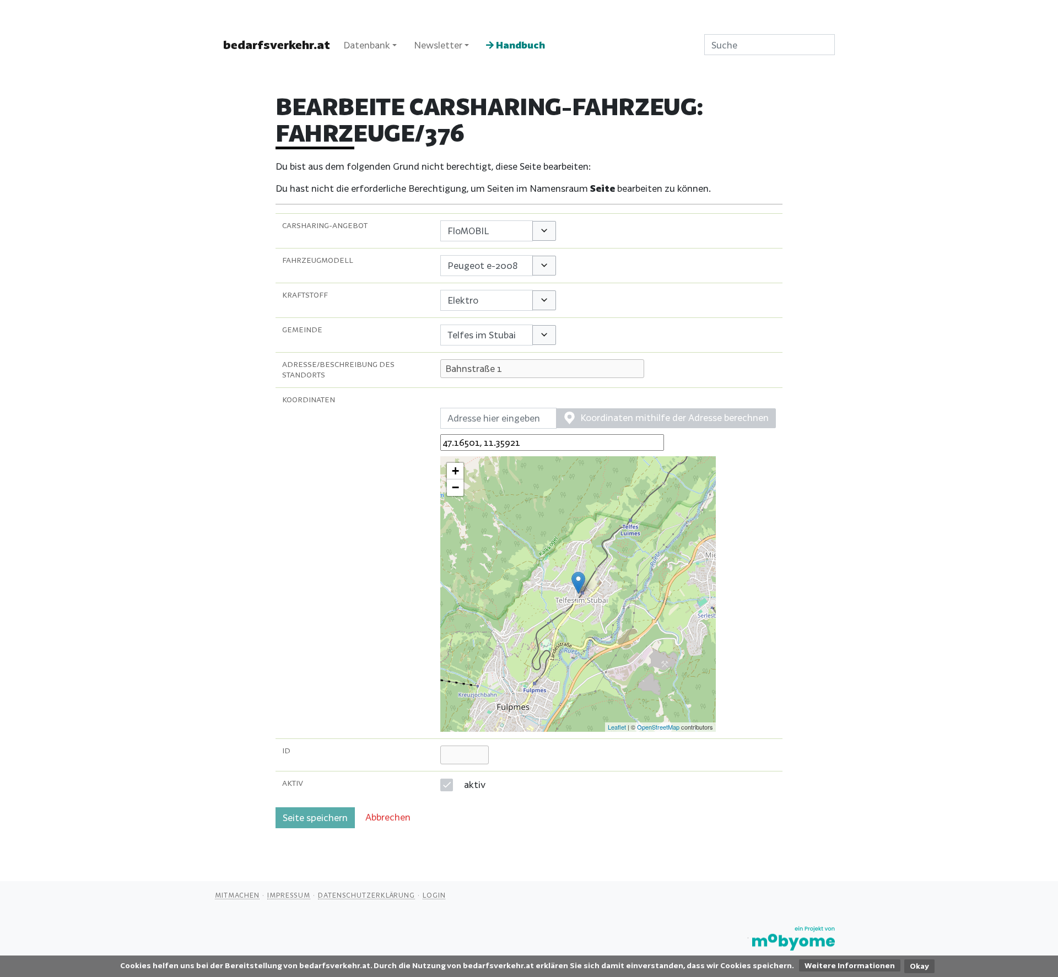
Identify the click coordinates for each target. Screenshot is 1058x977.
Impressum (288, 895)
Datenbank (366, 45)
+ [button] (455, 471)
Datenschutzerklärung (366, 895)
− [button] (455, 487)
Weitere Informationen (850, 965)
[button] (544, 231)
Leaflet (617, 726)
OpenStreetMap (658, 726)
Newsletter (438, 45)
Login (434, 895)
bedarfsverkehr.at (276, 44)
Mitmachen (237, 895)
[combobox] (486, 230)
